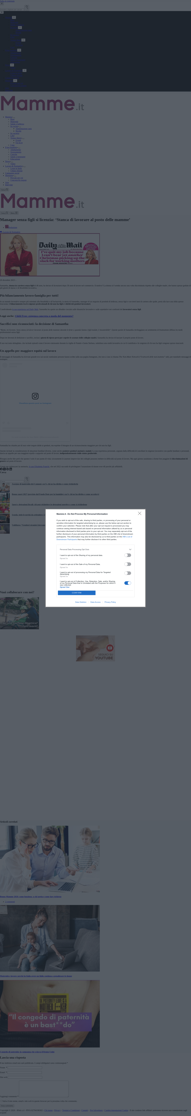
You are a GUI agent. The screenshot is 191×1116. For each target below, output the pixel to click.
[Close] (140, 514)
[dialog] (95, 558)
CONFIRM (77, 593)
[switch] (127, 555)
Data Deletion (80, 602)
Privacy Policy (110, 602)
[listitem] (95, 549)
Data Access (95, 602)
